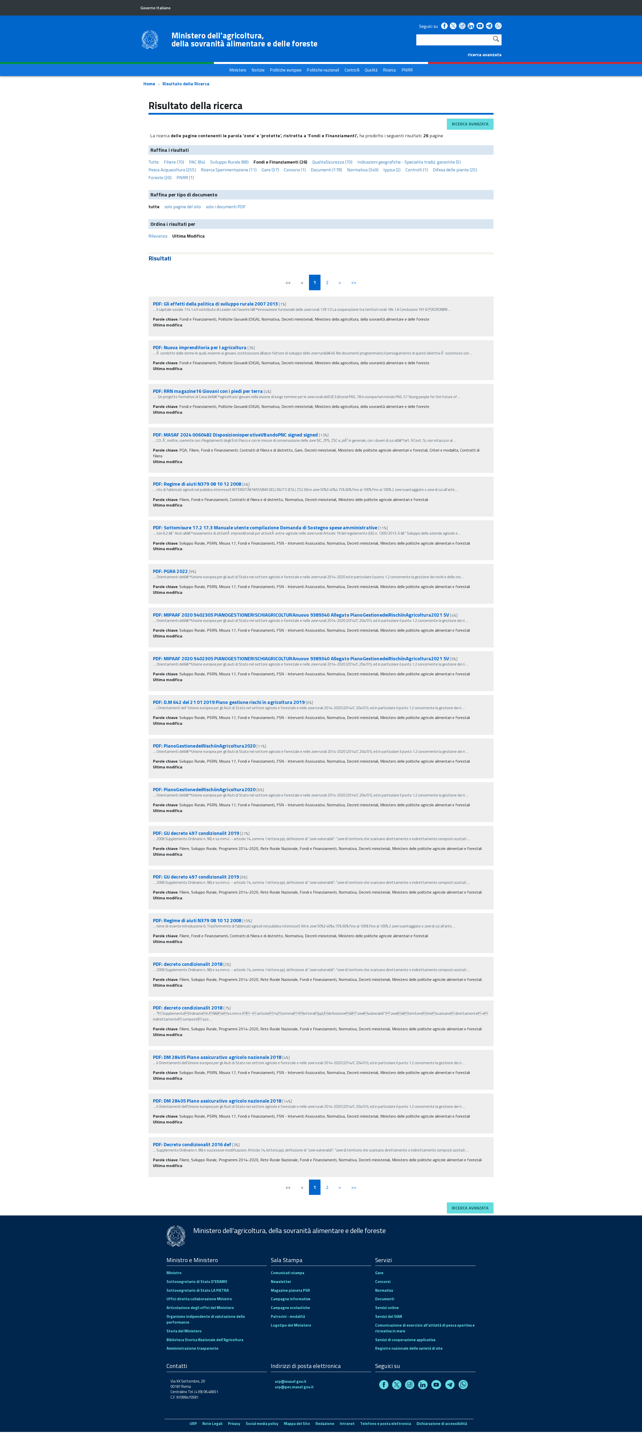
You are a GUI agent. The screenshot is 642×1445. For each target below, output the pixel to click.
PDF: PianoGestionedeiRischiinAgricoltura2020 (204, 746)
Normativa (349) (362, 169)
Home (149, 83)
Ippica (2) (391, 169)
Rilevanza (157, 236)
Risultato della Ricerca (186, 83)
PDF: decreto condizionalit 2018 (187, 964)
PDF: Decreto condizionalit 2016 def (192, 1144)
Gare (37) (270, 169)
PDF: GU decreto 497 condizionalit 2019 (196, 833)
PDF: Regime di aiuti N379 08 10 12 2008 (197, 484)
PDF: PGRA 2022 (170, 571)
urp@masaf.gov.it (290, 1381)
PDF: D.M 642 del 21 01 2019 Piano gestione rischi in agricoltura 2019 (229, 702)
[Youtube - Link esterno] (480, 26)
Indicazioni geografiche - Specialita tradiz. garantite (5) (409, 162)
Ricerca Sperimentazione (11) (229, 169)
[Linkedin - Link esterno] (471, 26)
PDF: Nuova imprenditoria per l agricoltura (200, 347)
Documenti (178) (326, 169)
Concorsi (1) (295, 169)
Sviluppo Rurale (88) (229, 162)
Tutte (153, 162)
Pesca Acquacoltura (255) (172, 169)
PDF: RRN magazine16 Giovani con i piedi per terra (208, 391)
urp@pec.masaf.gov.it (294, 1387)
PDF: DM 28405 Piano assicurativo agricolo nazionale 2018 (217, 1057)
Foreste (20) (160, 177)
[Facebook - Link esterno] (444, 26)
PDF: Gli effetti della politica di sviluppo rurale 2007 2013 (215, 304)
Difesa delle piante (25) (455, 169)
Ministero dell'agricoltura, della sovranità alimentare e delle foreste (244, 39)
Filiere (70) (174, 162)
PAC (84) (197, 162)
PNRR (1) (185, 177)
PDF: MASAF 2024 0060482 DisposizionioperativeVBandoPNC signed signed (235, 435)
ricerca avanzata (485, 54)
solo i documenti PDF (226, 206)
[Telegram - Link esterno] (489, 26)
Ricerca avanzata (470, 124)
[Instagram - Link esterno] (462, 26)
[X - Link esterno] (453, 26)
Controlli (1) (417, 169)
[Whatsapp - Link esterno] (498, 26)
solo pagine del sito (183, 206)
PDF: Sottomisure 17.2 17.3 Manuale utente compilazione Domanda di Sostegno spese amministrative (265, 527)
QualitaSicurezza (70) (332, 162)
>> (353, 282)
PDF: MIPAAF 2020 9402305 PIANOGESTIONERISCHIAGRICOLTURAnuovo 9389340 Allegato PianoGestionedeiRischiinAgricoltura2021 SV (301, 615)
